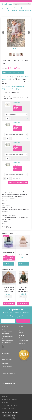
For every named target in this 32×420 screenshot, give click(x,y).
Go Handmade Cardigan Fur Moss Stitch (9, 289)
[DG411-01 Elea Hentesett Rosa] (16, 33)
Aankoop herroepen (7, 366)
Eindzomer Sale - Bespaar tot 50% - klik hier (10, 0)
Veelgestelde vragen (7, 359)
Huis (8, 10)
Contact (5, 402)
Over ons (4, 356)
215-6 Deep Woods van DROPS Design (23, 289)
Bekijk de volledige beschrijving (10, 89)
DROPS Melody (23, 254)
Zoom (16, 48)
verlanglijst (14, 10)
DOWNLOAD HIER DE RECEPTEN (12, 72)
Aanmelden (21, 10)
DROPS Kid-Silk (8, 252)
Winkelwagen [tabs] (28, 10)
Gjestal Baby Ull (16, 102)
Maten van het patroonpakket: (8, 97)
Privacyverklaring (8, 408)
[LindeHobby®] (6, 3)
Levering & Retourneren (5, 362)
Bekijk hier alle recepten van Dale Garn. (13, 86)
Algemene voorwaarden (9, 405)
